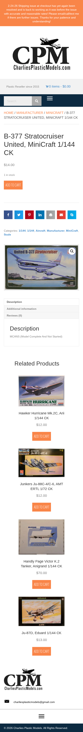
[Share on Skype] (72, 214)
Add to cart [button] (41, 436)
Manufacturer (29, 113)
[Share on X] (18, 214)
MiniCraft (55, 113)
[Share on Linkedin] (40, 214)
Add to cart (13, 184)
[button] (72, 251)
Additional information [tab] (21, 308)
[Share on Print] (50, 214)
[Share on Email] (61, 214)
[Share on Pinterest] (29, 214)
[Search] (37, 101)
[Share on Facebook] (8, 214)
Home (9, 113)
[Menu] (49, 98)
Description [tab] (14, 301)
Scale (7, 234)
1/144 (22, 230)
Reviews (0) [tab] (14, 315)
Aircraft (40, 230)
